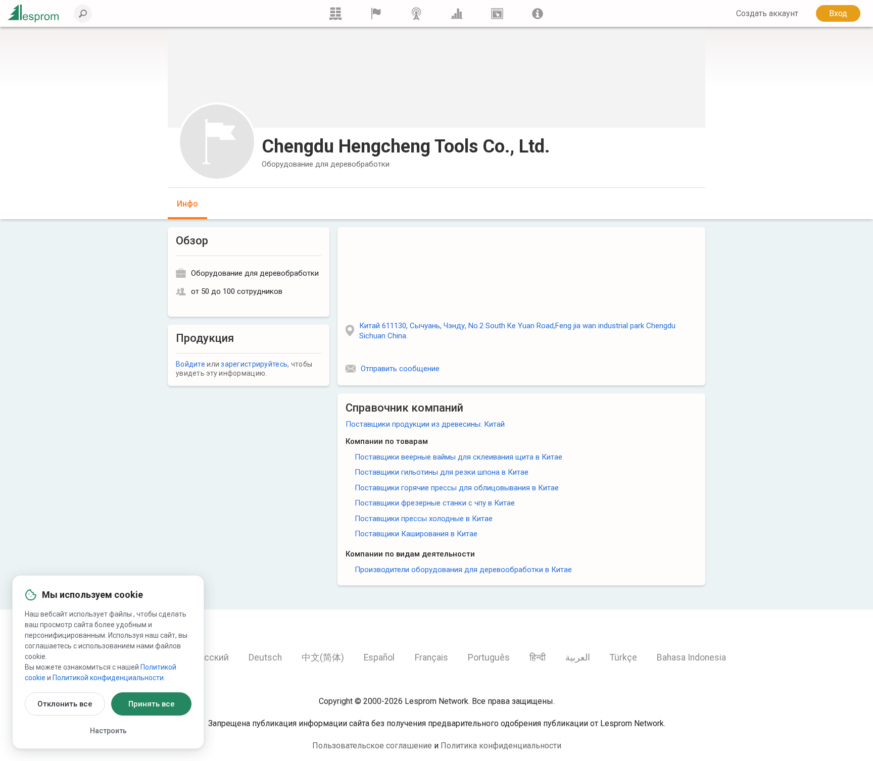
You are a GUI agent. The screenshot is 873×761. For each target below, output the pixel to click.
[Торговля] (335, 13)
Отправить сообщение (400, 368)
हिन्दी (537, 657)
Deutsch (265, 657)
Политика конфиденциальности (501, 745)
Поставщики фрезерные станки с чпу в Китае (435, 503)
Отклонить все (64, 703)
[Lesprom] (537, 13)
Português (489, 657)
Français (431, 657)
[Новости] (416, 13)
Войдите (190, 364)
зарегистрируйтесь (254, 364)
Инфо (187, 204)
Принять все (151, 703)
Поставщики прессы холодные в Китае (424, 518)
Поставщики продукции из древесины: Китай (425, 424)
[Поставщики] (376, 13)
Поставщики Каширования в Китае (416, 533)
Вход (838, 13)
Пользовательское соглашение (372, 745)
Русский (212, 657)
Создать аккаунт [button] (767, 13)
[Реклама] (497, 13)
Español (379, 657)
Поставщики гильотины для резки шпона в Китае (441, 472)
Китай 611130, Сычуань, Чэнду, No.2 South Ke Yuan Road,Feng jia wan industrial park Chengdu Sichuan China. (517, 330)
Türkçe (623, 657)
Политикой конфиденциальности (108, 678)
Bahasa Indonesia (691, 657)
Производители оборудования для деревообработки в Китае (463, 569)
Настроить (108, 731)
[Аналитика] (456, 13)
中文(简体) (323, 657)
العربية (577, 657)
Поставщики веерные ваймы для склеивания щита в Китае (458, 457)
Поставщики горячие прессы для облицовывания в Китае (457, 487)
